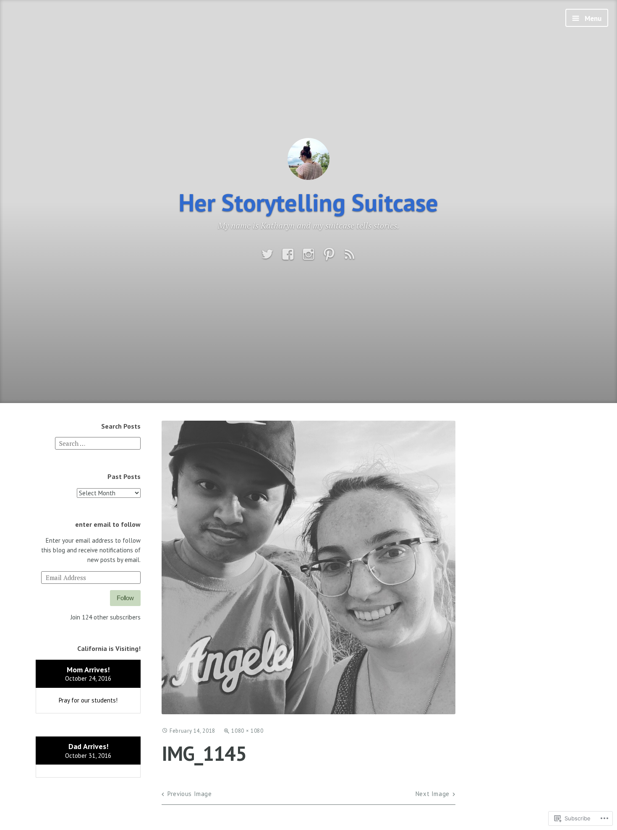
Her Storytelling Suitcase (308, 202)
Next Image (433, 794)
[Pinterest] (329, 254)
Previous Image (189, 794)
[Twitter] (267, 254)
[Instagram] (308, 254)
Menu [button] (592, 18)
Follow (125, 597)
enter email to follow (108, 524)
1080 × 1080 (247, 730)
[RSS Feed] (349, 254)
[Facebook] (288, 254)
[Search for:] (98, 443)
